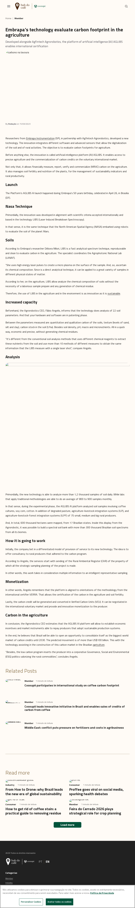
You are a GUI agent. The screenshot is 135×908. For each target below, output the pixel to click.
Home (8, 18)
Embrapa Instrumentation (40, 138)
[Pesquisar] (126, 6)
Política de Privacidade (102, 893)
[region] (67, 896)
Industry (9, 882)
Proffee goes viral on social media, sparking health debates (96, 791)
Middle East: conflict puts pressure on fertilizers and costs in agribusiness (74, 727)
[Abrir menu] (8, 6)
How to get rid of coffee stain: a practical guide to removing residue (33, 811)
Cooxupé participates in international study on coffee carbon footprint (72, 685)
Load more (67, 825)
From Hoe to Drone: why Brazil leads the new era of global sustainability (34, 791)
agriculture (99, 645)
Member (18, 18)
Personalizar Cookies (31, 901)
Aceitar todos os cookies (59, 901)
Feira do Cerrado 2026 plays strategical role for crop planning (95, 811)
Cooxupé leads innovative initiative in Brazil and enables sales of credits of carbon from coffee (75, 708)
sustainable (114, 293)
